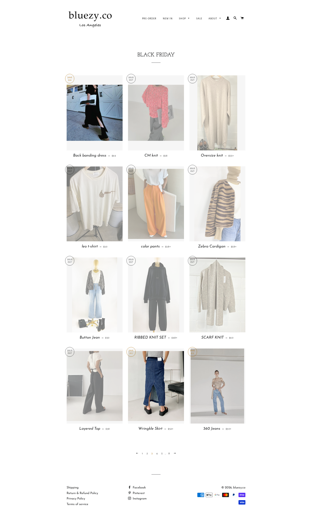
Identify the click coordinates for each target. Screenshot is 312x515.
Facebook (139, 487)
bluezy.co (239, 487)
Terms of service (77, 504)
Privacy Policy (76, 498)
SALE (199, 18)
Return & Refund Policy (82, 493)
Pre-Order (149, 18)
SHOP (183, 18)
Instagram (139, 498)
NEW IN (168, 18)
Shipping (73, 487)
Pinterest (138, 493)
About (213, 18)
